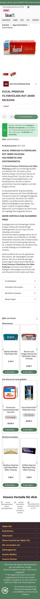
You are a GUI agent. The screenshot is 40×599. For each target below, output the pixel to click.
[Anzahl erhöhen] (11, 117)
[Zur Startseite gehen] (10, 15)
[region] (20, 318)
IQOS (22, 20)
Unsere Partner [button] (9, 559)
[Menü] (2, 14)
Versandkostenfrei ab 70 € (13, 7)
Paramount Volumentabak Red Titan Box (10, 409)
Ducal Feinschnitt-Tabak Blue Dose (29, 408)
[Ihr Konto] (36, 14)
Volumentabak (11, 234)
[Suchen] (34, 14)
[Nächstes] (36, 49)
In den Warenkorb (26, 117)
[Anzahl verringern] (4, 117)
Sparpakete (6, 20)
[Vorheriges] (4, 49)
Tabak (15, 20)
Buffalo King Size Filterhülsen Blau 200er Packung (29, 467)
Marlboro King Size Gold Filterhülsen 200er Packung (10, 467)
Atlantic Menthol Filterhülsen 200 (10, 352)
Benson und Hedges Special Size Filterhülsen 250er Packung (29, 355)
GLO (28, 20)
